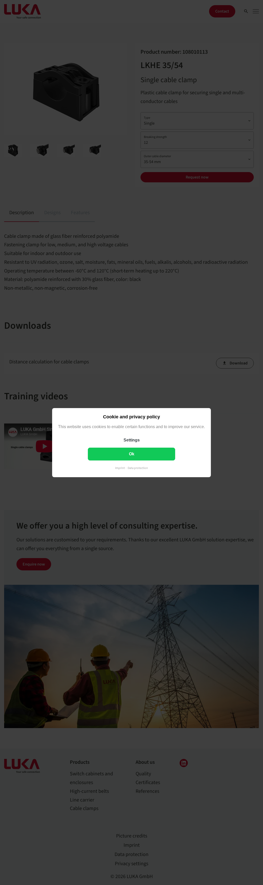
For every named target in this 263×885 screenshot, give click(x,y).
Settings (132, 440)
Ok (131, 453)
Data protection (138, 468)
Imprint (120, 468)
